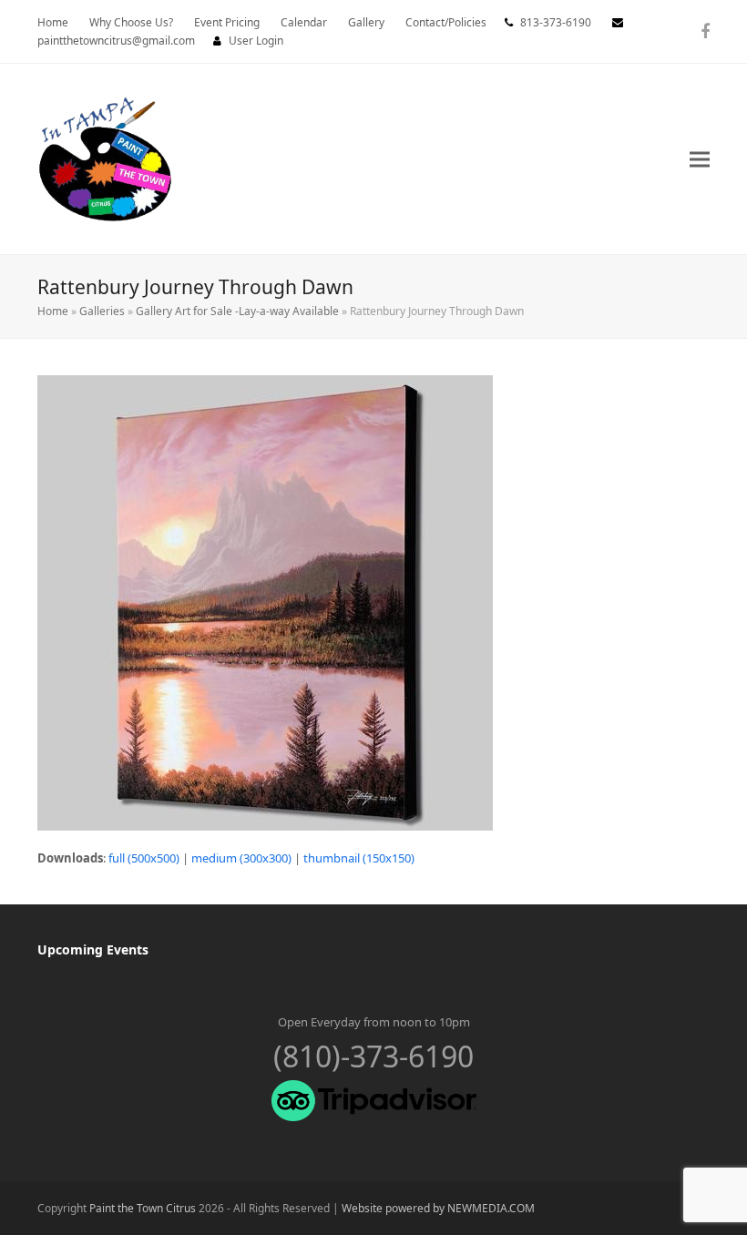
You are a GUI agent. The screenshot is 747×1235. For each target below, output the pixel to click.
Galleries (102, 311)
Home (52, 311)
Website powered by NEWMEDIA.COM (438, 1208)
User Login (256, 40)
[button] (700, 159)
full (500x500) (143, 858)
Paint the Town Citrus (142, 1208)
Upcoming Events (92, 949)
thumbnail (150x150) (358, 858)
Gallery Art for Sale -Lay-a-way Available (237, 311)
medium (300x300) (241, 858)
